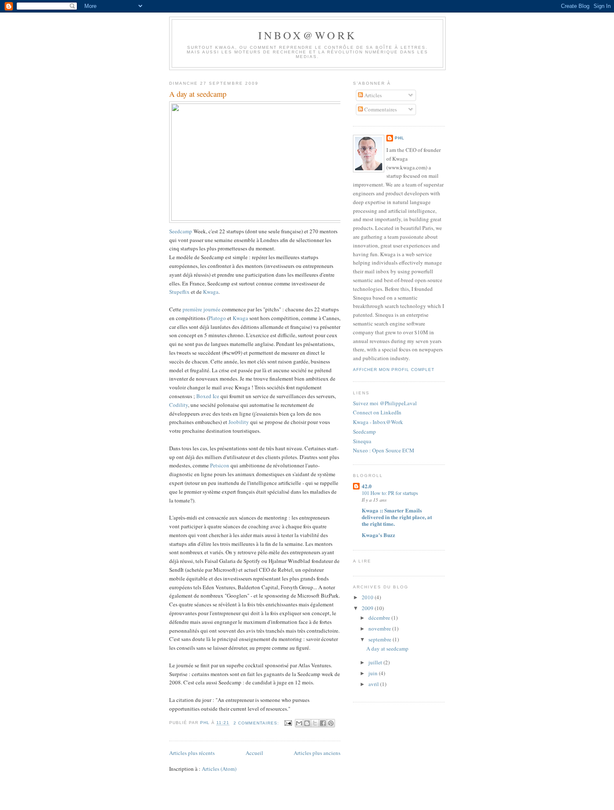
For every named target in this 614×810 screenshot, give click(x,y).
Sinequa (362, 441)
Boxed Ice (207, 396)
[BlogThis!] (307, 723)
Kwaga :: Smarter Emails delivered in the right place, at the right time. (397, 516)
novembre (380, 628)
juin (373, 673)
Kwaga (210, 291)
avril (374, 684)
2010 (368, 597)
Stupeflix (179, 291)
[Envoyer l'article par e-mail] (288, 723)
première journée (202, 309)
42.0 (367, 486)
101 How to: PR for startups (390, 493)
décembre (379, 617)
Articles (372, 95)
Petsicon (219, 465)
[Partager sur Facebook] (323, 723)
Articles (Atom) (219, 768)
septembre (380, 639)
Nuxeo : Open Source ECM (383, 450)
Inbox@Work (307, 35)
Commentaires (380, 109)
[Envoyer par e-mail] (299, 723)
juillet (375, 662)
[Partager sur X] (315, 723)
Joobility (238, 422)
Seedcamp (180, 231)
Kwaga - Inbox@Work (378, 422)
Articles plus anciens (317, 753)
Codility (178, 405)
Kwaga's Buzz (378, 535)
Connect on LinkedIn (377, 412)
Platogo (217, 318)
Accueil (254, 753)
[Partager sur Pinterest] (331, 723)
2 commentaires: (256, 723)
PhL (399, 138)
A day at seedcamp (197, 94)
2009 (368, 608)
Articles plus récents (192, 753)
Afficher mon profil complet (393, 369)
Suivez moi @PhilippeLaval (385, 403)
